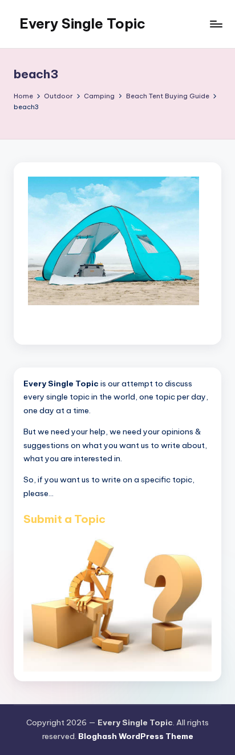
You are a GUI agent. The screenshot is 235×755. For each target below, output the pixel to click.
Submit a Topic (64, 519)
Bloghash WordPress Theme (135, 736)
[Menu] (215, 24)
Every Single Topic (82, 23)
